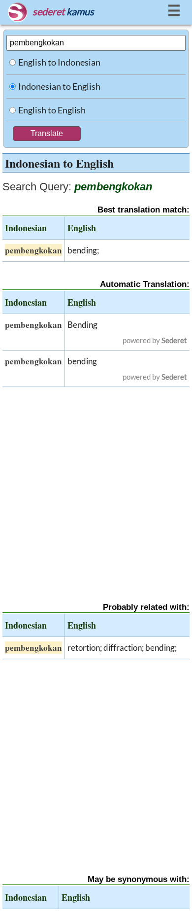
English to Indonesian (59, 62)
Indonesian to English (59, 86)
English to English (52, 110)
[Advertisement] (96, 486)
